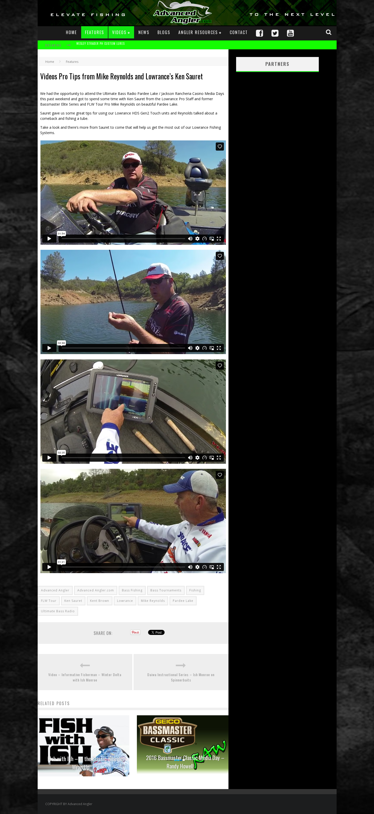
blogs (163, 32)
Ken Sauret (73, 601)
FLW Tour (48, 601)
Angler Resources (198, 32)
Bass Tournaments (165, 590)
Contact (239, 32)
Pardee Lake (183, 601)
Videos (119, 32)
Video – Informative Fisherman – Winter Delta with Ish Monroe (84, 677)
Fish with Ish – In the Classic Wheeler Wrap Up (86, 762)
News (143, 32)
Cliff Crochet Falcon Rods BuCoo (100, 45)
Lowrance (125, 601)
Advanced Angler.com (95, 590)
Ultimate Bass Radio (58, 611)
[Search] (329, 32)
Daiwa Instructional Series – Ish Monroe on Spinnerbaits (180, 677)
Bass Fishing (132, 590)
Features (94, 32)
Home (71, 32)
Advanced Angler (55, 590)
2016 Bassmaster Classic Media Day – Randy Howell (185, 761)
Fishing (195, 590)
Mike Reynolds (153, 601)
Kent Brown (99, 601)
